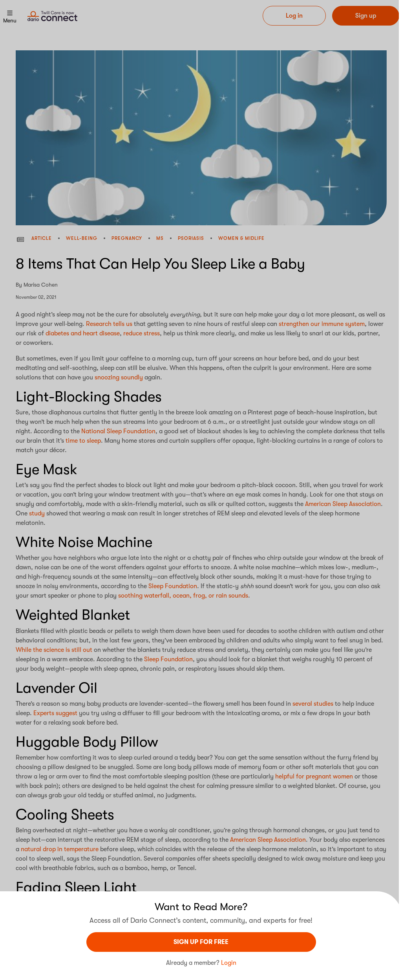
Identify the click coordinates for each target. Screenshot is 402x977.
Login (228, 962)
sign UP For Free (201, 942)
